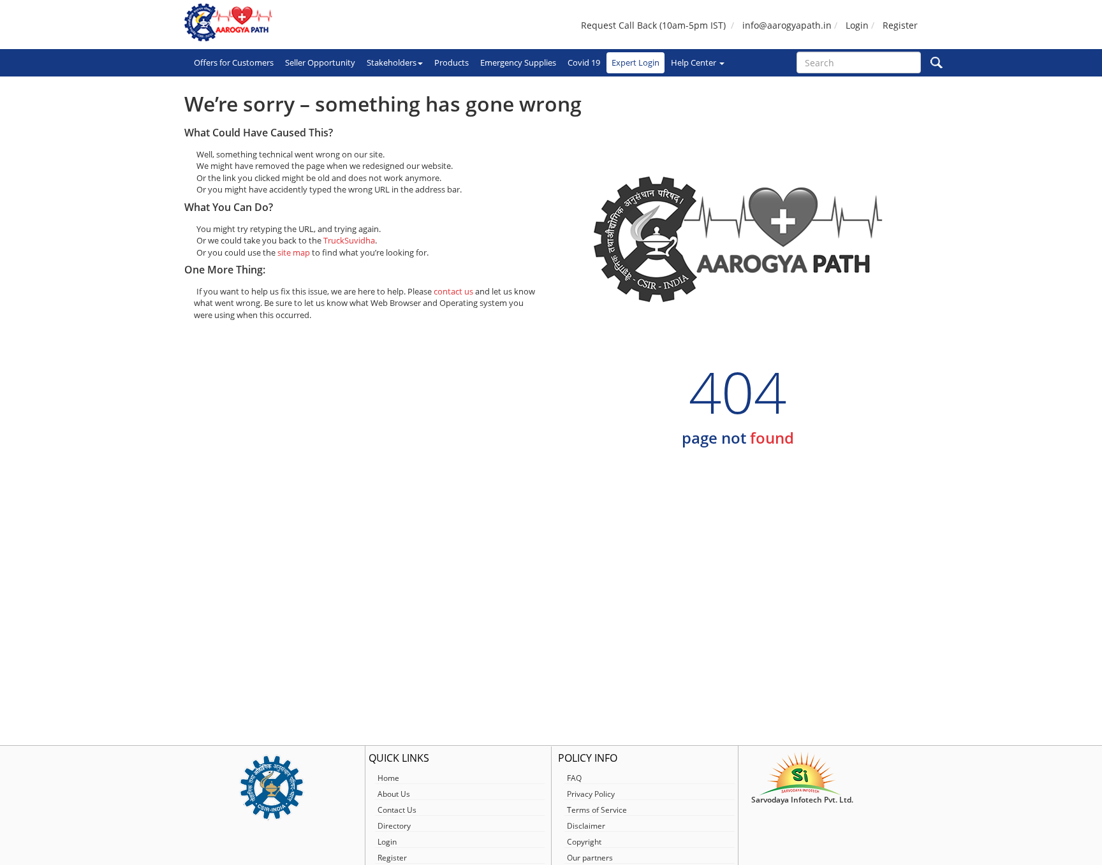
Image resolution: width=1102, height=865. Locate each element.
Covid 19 (584, 62)
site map (293, 252)
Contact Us (397, 809)
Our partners (590, 857)
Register (900, 25)
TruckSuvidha (349, 240)
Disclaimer (586, 825)
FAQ (574, 778)
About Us (394, 794)
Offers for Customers (234, 62)
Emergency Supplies (518, 62)
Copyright (584, 841)
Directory (394, 825)
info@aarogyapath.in (787, 25)
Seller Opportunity (320, 62)
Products (451, 62)
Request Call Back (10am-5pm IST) (653, 25)
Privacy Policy (591, 794)
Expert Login (635, 62)
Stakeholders (391, 62)
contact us (453, 291)
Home (388, 778)
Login (857, 25)
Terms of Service (597, 809)
